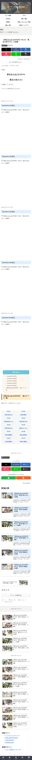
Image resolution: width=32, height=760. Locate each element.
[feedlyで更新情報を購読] (8, 477)
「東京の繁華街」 (8, 434)
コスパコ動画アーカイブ (12, 749)
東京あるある (6, 457)
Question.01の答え (12, 376)
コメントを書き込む (16, 595)
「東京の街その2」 (23, 421)
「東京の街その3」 (8, 428)
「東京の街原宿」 (23, 434)
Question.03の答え (12, 381)
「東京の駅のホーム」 (8, 421)
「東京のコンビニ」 (23, 428)
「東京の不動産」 (23, 441)
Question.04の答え (12, 383)
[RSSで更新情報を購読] (23, 477)
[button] (26, 54)
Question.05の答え (12, 385)
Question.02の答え (12, 378)
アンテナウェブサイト (11, 735)
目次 (13, 372)
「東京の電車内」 (8, 441)
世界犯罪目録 (9, 740)
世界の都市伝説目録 (11, 738)
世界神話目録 (9, 742)
